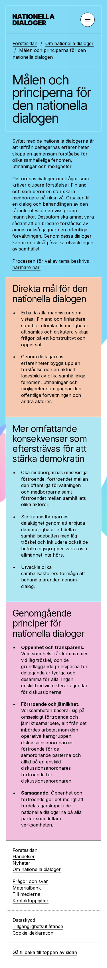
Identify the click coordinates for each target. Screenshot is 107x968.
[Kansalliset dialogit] (35, 20)
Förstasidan (25, 43)
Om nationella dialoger (69, 43)
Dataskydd (24, 920)
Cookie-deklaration (33, 933)
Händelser (24, 856)
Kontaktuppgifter (31, 901)
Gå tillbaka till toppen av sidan (45, 952)
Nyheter (21, 863)
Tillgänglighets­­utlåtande (38, 926)
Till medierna (26, 894)
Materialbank (27, 888)
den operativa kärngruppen (49, 733)
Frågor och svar (30, 881)
